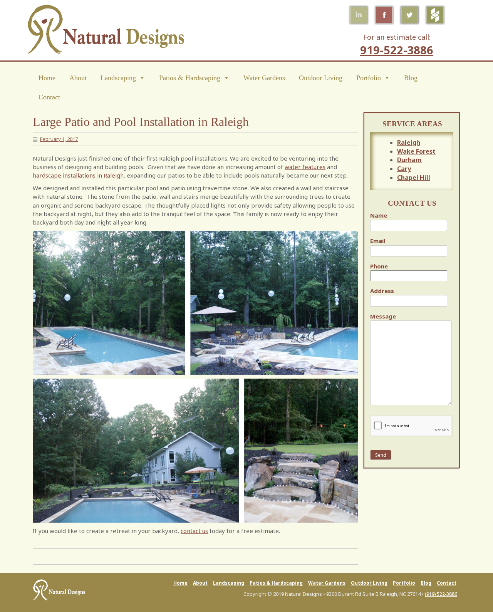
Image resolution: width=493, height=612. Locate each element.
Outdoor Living (320, 78)
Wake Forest (416, 151)
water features (305, 167)
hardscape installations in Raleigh (78, 175)
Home (47, 78)
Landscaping (118, 78)
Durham (409, 160)
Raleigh (408, 142)
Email (377, 241)
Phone (379, 266)
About (78, 78)
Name (378, 215)
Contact (49, 97)
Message (383, 316)
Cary (404, 168)
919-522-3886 (396, 49)
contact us (194, 531)
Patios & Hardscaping (189, 78)
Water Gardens (264, 78)
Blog (411, 78)
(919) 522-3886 (441, 594)
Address (382, 291)
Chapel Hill (413, 177)
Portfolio (368, 78)
